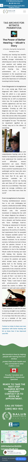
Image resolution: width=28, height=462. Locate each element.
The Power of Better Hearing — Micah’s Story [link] (14, 42)
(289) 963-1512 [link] (14, 408)
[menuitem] (14, 3)
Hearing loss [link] (12, 51)
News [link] (17, 51)
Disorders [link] (6, 49)
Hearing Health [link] (21, 49)
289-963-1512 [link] (15, 3)
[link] (1, 5)
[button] (14, 452)
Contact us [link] (5, 326)
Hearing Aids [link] (13, 49)
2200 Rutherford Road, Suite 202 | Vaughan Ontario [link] (14, 6)
